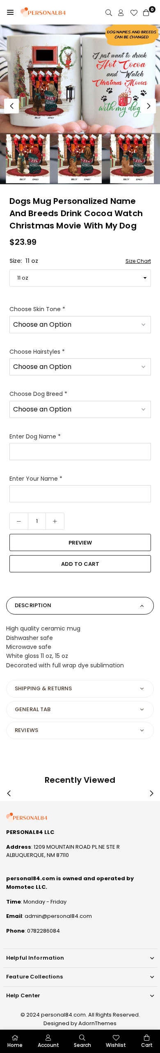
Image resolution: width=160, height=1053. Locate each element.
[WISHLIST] (133, 12)
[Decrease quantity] (19, 521)
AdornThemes (97, 1023)
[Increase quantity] (55, 521)
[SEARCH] (109, 12)
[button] (10, 12)
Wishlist (116, 1045)
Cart (147, 1045)
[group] (80, 104)
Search (82, 1045)
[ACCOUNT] (121, 12)
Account (48, 1045)
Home (15, 1045)
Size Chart (138, 261)
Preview (80, 543)
